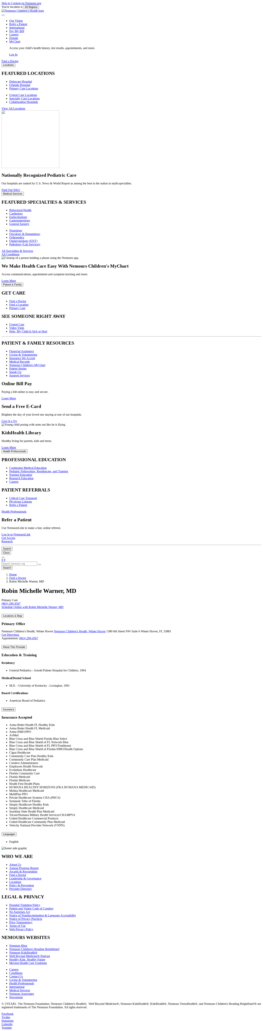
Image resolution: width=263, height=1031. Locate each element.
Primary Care (17, 308)
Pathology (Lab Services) (24, 244)
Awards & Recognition (23, 871)
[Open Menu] (3, 557)
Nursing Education (20, 474)
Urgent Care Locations (23, 95)
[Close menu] (3, 15)
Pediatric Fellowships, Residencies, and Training (38, 471)
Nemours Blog (18, 945)
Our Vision (16, 20)
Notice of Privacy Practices (25, 919)
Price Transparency (21, 922)
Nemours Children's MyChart (27, 365)
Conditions (16, 973)
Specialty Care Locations (24, 98)
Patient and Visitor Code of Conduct (31, 908)
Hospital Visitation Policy (24, 905)
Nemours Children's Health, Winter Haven (80, 631)
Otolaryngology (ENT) (23, 241)
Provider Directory (20, 888)
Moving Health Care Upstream (28, 963)
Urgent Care (16, 324)
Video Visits (16, 328)
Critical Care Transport (23, 498)
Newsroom (16, 997)
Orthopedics (16, 237)
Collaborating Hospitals (23, 102)
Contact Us (16, 976)
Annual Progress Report (24, 868)
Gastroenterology (19, 220)
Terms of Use (17, 925)
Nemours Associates (21, 993)
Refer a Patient (18, 24)
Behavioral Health (20, 210)
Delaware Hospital (20, 81)
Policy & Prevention (21, 885)
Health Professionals (21, 983)
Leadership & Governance (25, 878)
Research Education (21, 478)
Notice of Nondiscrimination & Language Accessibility (42, 915)
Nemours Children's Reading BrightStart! (34, 949)
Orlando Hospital (19, 85)
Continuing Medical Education (28, 467)
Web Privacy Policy (21, 929)
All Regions (31, 7)
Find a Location (18, 304)
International (16, 27)
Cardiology (16, 213)
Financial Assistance (21, 351)
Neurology (15, 230)
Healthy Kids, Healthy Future (27, 959)
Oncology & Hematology (24, 234)
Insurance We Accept (22, 358)
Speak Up (15, 372)
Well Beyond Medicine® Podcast (29, 956)
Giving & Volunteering (23, 354)
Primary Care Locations (23, 88)
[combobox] (19, 564)
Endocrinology (18, 217)
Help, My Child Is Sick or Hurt (28, 331)
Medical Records (19, 361)
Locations (15, 882)
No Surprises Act (19, 912)
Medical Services (19, 990)
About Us (15, 864)
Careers (13, 34)
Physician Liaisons (20, 501)
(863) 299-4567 (28, 638)
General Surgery (19, 224)
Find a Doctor (17, 301)
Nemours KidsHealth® (23, 952)
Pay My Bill (16, 31)
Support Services (19, 375)
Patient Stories (18, 368)
